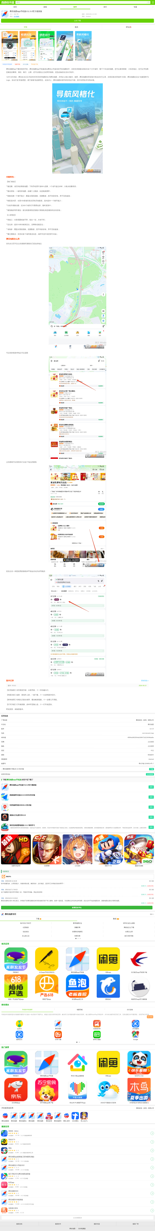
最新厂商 (136, 1224)
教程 (116, 919)
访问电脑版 (82, 1228)
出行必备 (25, 64)
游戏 (45, 7)
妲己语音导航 (129, 936)
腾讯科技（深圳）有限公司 (145, 720)
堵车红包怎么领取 (129, 923)
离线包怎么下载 (129, 927)
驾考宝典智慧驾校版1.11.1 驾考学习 (22, 825)
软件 (75, 7)
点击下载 (77, 21)
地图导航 (17, 64)
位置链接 (26, 927)
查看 (151, 787)
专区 (79, 914)
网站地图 (72, 1228)
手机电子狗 (34, 64)
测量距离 (77, 927)
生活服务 (16, 16)
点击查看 (151, 742)
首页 (15, 7)
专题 (135, 7)
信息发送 (26, 931)
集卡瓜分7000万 (25, 923)
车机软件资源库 (7, 64)
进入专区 (150, 1017)
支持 (143, 886)
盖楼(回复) (150, 886)
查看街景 (77, 936)
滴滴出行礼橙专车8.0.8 (18, 815)
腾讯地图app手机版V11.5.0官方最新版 (23, 785)
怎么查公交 (25, 936)
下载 (38, 919)
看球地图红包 (77, 923)
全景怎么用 (129, 931)
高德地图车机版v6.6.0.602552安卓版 (22, 795)
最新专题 (97, 1224)
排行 (105, 7)
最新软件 (58, 1224)
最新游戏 (19, 1224)
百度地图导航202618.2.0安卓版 (20, 805)
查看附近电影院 (77, 931)
